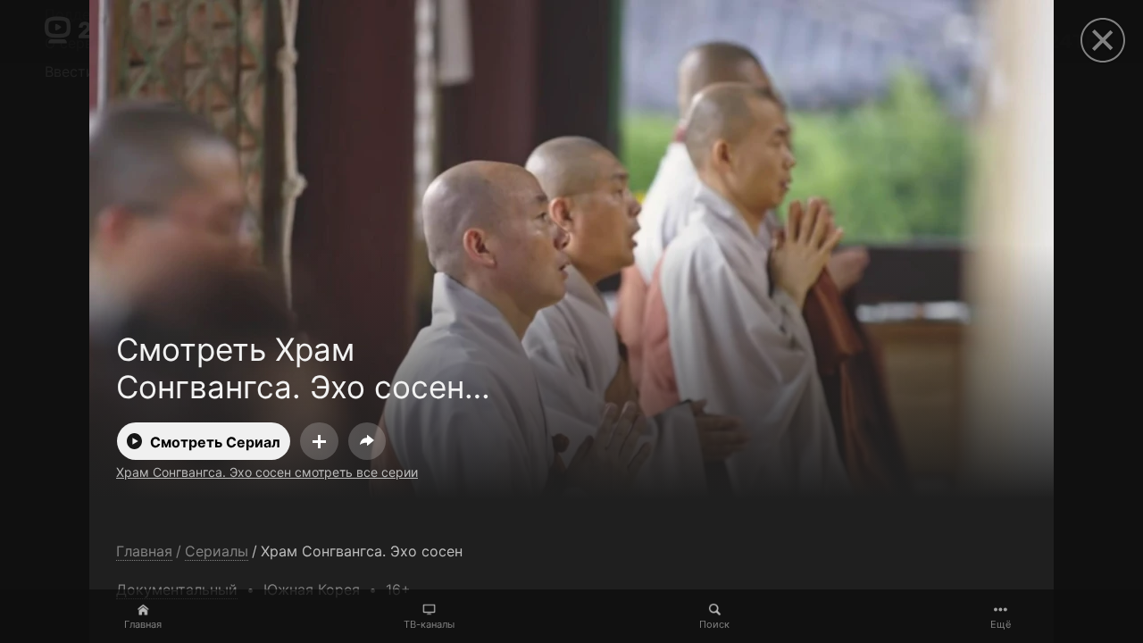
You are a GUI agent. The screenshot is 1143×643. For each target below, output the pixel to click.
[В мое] (319, 441)
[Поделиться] (367, 441)
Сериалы (216, 551)
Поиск (714, 624)
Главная (143, 624)
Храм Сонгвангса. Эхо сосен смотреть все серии (267, 472)
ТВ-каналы (429, 624)
